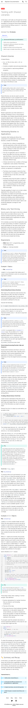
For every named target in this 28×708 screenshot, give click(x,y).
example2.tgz (7, 518)
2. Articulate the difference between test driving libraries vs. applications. (13, 682)
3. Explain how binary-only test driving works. (14, 687)
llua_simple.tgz (7, 471)
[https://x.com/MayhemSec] (12, 701)
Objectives (4, 35)
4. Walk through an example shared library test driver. (14, 691)
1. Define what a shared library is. (11, 677)
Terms (20, 697)
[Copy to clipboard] (26, 306)
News (16, 697)
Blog (12, 697)
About (7, 697)
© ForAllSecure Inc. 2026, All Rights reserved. (14, 704)
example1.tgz (9, 269)
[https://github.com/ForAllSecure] (16, 701)
